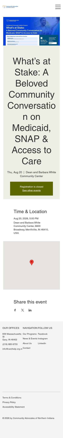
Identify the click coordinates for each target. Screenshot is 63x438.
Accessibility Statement (13, 407)
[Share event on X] (22, 310)
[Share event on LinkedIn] (30, 310)
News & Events (30, 338)
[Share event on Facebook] (15, 310)
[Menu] (58, 7)
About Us (27, 343)
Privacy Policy (9, 402)
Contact (26, 348)
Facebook (42, 334)
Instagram (43, 338)
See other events (31, 190)
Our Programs (30, 334)
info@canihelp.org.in (12, 349)
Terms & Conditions (11, 397)
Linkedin (42, 343)
